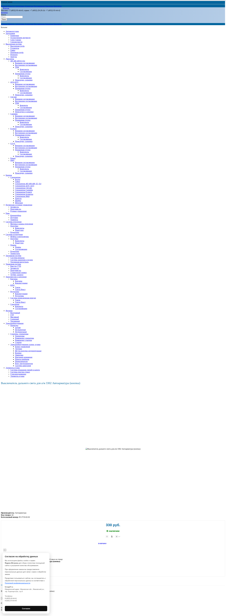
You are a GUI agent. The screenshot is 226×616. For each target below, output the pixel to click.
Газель (17, 287)
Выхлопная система (14, 44)
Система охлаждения (14, 234)
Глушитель (14, 48)
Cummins (14, 114)
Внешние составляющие (25, 63)
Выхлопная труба (17, 46)
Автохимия (10, 33)
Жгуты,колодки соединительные (28, 351)
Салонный (14, 319)
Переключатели (21, 361)
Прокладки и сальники (24, 112)
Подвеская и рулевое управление (19, 205)
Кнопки (18, 353)
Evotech (13, 129)
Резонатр (14, 55)
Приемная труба (16, 52)
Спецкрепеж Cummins (24, 190)
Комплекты (24, 69)
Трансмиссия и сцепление (16, 277)
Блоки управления (22, 347)
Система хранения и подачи (21, 260)
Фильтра (9, 311)
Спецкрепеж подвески (24, 194)
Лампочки (19, 355)
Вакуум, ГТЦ (15, 266)
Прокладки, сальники (23, 80)
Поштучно (19, 230)
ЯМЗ (12, 160)
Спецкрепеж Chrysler (23, 188)
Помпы (13, 245)
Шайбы (18, 201)
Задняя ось (14, 207)
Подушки (14, 218)
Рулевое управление (18, 211)
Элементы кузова (13, 368)
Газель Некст (20, 289)
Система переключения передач (23, 298)
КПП (12, 285)
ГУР (12, 315)
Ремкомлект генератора (24, 338)
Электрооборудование (15, 323)
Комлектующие (21, 283)
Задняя (17, 328)
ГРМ (17, 67)
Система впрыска (17, 258)
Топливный (15, 321)
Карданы (14, 279)
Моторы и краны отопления (21, 224)
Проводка (14, 325)
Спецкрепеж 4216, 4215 (24, 186)
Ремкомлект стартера (23, 340)
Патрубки (14, 226)
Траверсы (14, 220)
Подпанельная (21, 332)
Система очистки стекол (20, 372)
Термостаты (15, 254)
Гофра (12, 50)
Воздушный (15, 313)
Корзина (4, 13)
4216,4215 (14, 82)
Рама (8, 213)
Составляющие (26, 72)
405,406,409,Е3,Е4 (17, 61)
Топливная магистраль (19, 262)
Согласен (26, 609)
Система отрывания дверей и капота (25, 370)
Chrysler (13, 97)
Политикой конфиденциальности (17, 583)
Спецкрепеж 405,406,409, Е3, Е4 (28, 184)
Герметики (14, 36)
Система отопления (13, 222)
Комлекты (24, 105)
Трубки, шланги (16, 275)
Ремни (13, 158)
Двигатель (10, 59)
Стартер (18, 342)
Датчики (18, 349)
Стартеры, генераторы (19, 334)
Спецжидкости (16, 42)
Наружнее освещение (23, 357)
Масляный (14, 317)
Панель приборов (22, 359)
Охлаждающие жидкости (20, 38)
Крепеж (9, 175)
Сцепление (14, 304)
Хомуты (13, 57)
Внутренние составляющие (26, 65)
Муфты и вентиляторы (19, 237)
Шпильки (19, 203)
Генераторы (19, 336)
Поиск (3, 15)
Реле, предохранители (24, 364)
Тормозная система (13, 264)
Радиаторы (14, 232)
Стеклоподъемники (18, 374)
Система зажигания (23, 366)
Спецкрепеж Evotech (23, 192)
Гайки (17, 182)
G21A (12, 143)
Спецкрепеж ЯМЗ (22, 196)
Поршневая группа (22, 74)
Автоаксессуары (12, 31)
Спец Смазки (15, 40)
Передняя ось (15, 209)
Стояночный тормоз (18, 273)
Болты (17, 179)
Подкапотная (20, 330)
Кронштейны (15, 215)
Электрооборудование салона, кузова (25, 345)
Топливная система (13, 256)
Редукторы (14, 292)
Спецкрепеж (15, 177)
